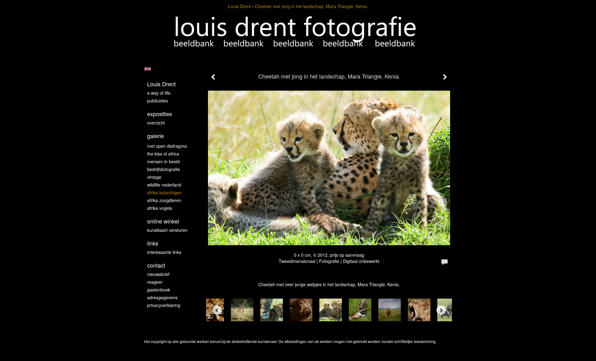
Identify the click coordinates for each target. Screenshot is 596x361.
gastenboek (158, 290)
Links (152, 243)
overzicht (156, 123)
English (147, 69)
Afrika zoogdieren (164, 200)
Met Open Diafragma (167, 146)
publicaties (157, 100)
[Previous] (217, 310)
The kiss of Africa (163, 154)
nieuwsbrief (158, 274)
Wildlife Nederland (164, 185)
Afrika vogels (159, 208)
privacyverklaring (163, 305)
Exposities (159, 114)
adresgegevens (162, 297)
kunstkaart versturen (167, 230)
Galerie (155, 136)
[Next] (441, 310)
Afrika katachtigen (164, 192)
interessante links (164, 252)
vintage (154, 177)
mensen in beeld (163, 161)
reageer (155, 282)
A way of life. (159, 93)
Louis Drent (239, 6)
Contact (156, 265)
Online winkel (163, 221)
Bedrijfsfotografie (163, 169)
